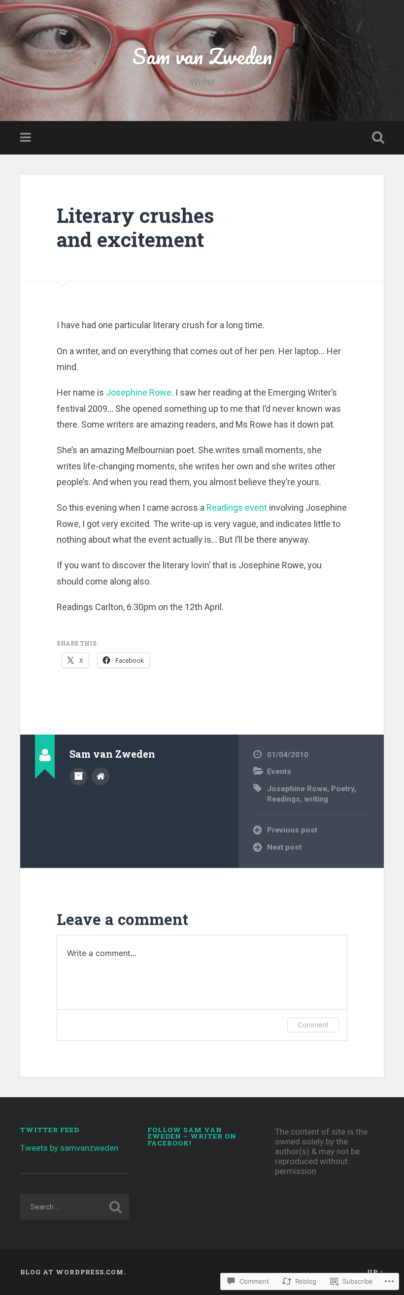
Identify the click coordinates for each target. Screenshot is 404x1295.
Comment (313, 1024)
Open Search (376, 137)
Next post (284, 847)
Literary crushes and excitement (135, 227)
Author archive (78, 776)
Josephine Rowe (138, 392)
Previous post (292, 830)
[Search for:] (74, 1207)
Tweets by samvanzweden (69, 1148)
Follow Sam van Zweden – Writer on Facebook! (191, 1136)
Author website (100, 776)
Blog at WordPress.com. (73, 1272)
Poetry (342, 788)
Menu (26, 137)
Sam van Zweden (202, 55)
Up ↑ (375, 1272)
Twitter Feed (49, 1129)
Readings (283, 799)
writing (316, 799)
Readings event (237, 507)
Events (279, 771)
